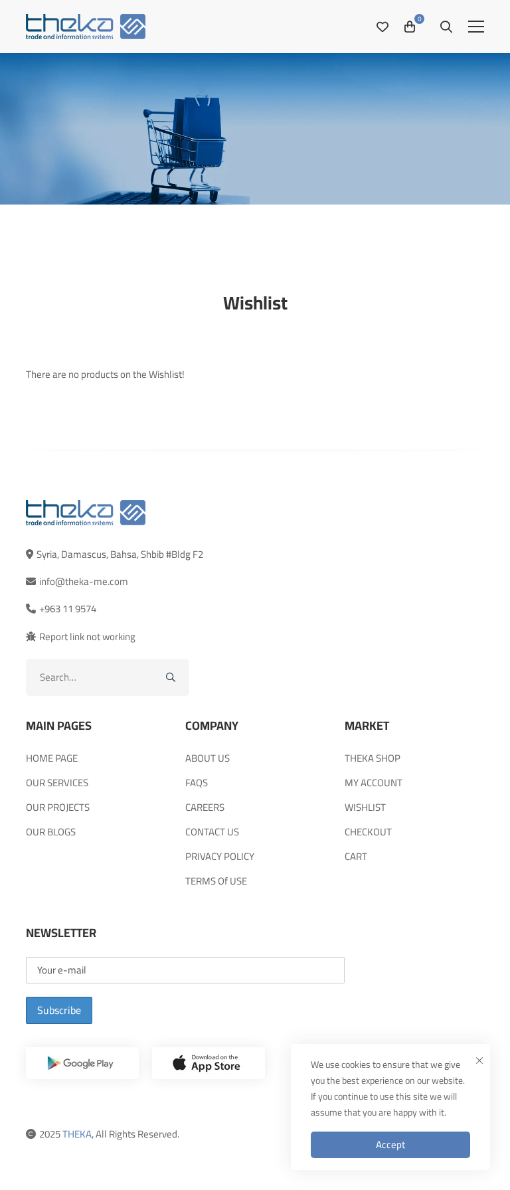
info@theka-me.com (83, 581)
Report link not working (87, 636)
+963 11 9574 (67, 608)
